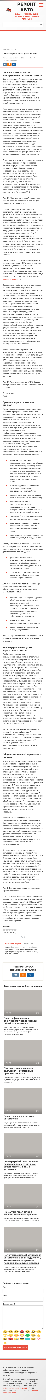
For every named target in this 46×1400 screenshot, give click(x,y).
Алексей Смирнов (13, 943)
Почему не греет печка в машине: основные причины (20, 1213)
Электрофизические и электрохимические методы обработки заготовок (20, 1021)
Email (5, 1296)
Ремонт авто (26, 7)
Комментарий (9, 1304)
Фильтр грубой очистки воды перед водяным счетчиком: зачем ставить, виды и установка (21, 1165)
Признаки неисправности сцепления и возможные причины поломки (18, 1071)
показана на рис (10, 279)
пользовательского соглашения (16, 1388)
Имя (4, 1287)
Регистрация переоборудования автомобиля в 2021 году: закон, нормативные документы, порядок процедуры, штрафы (22, 1259)
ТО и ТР (32, 58)
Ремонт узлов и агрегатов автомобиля (19, 1117)
